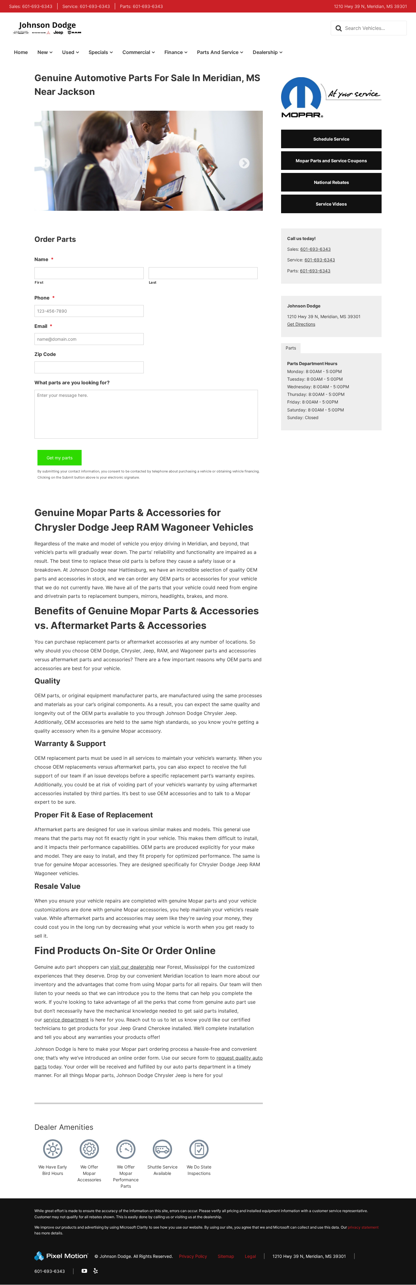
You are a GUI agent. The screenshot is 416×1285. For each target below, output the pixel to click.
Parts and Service (217, 52)
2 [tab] (153, 204)
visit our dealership (132, 967)
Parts (291, 347)
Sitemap (226, 1256)
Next (254, 168)
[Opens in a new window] (84, 1271)
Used (68, 52)
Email (43, 326)
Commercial (136, 52)
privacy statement (363, 1227)
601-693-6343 (315, 249)
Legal (250, 1256)
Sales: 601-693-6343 (30, 6)
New (42, 52)
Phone (44, 298)
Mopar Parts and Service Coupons (331, 160)
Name (44, 259)
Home (21, 52)
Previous (58, 168)
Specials (98, 52)
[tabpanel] (148, 161)
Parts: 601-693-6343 (141, 6)
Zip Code (45, 354)
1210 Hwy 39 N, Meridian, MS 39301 (309, 1256)
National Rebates (331, 182)
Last (153, 282)
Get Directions (301, 324)
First (39, 282)
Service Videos (331, 203)
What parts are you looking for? (72, 382)
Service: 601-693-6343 (86, 6)
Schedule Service (331, 139)
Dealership (265, 52)
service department (66, 1020)
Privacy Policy (193, 1256)
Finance (173, 52)
